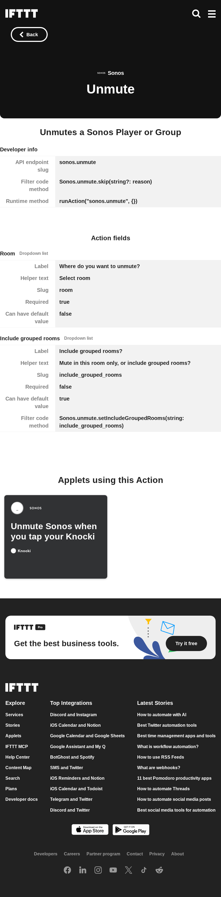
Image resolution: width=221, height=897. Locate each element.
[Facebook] (67, 870)
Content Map (18, 767)
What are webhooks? (158, 767)
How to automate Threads (163, 788)
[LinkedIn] (83, 870)
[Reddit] (159, 870)
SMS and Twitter (66, 767)
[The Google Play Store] (131, 830)
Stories (12, 725)
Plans (11, 788)
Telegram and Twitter (71, 799)
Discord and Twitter (70, 810)
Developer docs (21, 799)
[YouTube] (113, 870)
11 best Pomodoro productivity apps (174, 778)
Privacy (157, 854)
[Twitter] (128, 870)
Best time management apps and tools (176, 735)
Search (12, 778)
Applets (13, 735)
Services (14, 714)
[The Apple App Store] (90, 830)
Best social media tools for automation (176, 810)
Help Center (17, 757)
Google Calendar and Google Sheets (87, 735)
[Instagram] (98, 870)
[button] (212, 14)
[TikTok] (144, 870)
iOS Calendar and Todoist (76, 788)
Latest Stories (155, 703)
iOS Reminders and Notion (77, 778)
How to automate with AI (161, 714)
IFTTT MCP (16, 746)
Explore (15, 703)
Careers (72, 854)
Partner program (103, 854)
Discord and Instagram (73, 714)
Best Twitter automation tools (167, 725)
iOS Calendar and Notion (75, 725)
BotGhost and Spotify (72, 757)
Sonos (116, 73)
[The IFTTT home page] (21, 13)
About (177, 854)
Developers (45, 854)
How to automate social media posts (174, 799)
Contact (135, 854)
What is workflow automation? (168, 746)
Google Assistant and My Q (77, 746)
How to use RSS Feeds (160, 757)
